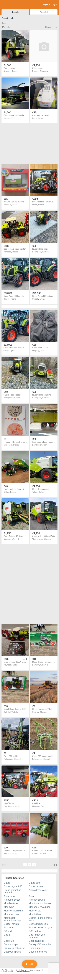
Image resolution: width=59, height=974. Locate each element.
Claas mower (36, 886)
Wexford (15, 539)
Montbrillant (35, 914)
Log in (23, 970)
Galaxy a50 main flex (40, 944)
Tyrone (15, 71)
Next (55, 865)
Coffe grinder (36, 948)
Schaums (9, 927)
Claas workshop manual (12, 891)
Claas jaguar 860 (13, 886)
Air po (32, 896)
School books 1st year (40, 927)
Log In (54, 5)
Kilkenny (47, 539)
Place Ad (44, 12)
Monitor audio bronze (40, 903)
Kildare (15, 252)
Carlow (41, 492)
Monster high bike (13, 910)
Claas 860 (34, 883)
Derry (43, 806)
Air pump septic (12, 899)
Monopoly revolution (40, 907)
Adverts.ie (13, 4)
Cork (13, 118)
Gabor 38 (9, 941)
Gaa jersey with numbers (37, 936)
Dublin (15, 205)
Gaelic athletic (36, 941)
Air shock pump (37, 899)
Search (15, 12)
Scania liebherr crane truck (40, 919)
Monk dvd (9, 907)
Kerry (45, 445)
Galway (41, 118)
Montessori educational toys (12, 919)
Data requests (35, 970)
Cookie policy (7, 972)
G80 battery (35, 931)
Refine (48, 27)
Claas (7, 883)
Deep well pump (12, 951)
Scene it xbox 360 (38, 924)
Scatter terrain (11, 924)
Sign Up (46, 5)
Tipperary (44, 71)
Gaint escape (11, 944)
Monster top (35, 910)
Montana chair (11, 914)
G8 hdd (8, 931)
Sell (30, 964)
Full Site (5, 970)
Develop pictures (38, 951)
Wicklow (45, 252)
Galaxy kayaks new (14, 948)
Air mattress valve (38, 890)
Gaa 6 (7, 935)
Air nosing (9, 896)
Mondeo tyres (11, 903)
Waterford (44, 665)
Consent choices (23, 972)
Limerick (17, 759)
